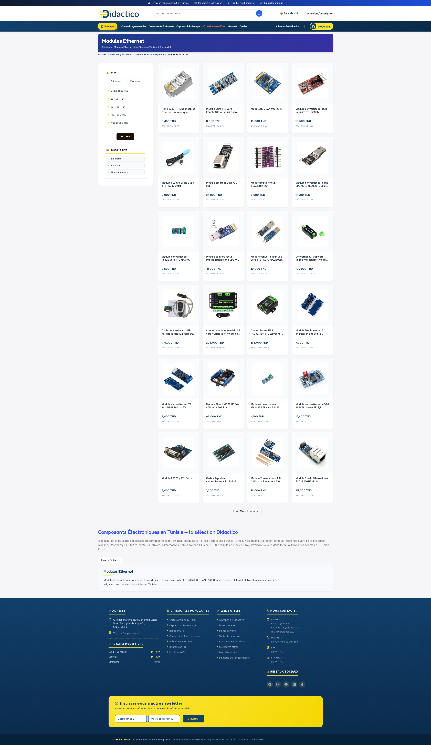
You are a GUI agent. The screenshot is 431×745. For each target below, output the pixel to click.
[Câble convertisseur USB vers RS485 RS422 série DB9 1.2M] (179, 305)
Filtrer (125, 136)
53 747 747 (277, 651)
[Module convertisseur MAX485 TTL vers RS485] (268, 379)
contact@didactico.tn (283, 623)
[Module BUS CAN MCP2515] (268, 83)
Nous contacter (227, 625)
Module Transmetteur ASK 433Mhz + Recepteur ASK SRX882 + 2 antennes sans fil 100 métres (268, 480)
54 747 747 (277, 661)
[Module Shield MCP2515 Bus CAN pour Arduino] (223, 379)
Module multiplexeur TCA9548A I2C (263, 184)
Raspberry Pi (176, 630)
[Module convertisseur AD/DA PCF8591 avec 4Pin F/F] (313, 379)
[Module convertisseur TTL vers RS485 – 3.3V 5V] (179, 379)
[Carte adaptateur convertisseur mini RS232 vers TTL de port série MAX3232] (223, 453)
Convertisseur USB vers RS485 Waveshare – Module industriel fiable (312, 258)
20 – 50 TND (117, 98)
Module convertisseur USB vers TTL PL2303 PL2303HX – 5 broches (267, 258)
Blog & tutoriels (228, 652)
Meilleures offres (228, 646)
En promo (116, 158)
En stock (116, 165)
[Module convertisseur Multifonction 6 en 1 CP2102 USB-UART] (223, 231)
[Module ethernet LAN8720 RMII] (223, 157)
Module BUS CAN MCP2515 (266, 109)
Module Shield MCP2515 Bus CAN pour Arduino (222, 406)
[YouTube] (286, 684)
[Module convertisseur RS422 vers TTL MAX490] (179, 231)
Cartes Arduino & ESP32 (182, 619)
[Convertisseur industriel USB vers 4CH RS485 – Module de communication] (223, 305)
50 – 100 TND (118, 106)
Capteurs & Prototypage (182, 625)
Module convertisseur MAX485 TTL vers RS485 (265, 406)
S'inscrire (193, 718)
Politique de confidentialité (234, 657)
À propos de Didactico (231, 619)
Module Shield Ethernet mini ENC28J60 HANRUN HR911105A (312, 480)
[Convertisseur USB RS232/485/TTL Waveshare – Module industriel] (268, 305)
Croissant (115, 81)
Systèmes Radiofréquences (150, 54)
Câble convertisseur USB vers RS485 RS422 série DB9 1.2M (178, 332)
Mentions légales (206, 739)
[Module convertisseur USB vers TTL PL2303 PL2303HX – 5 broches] (268, 231)
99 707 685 (292, 641)
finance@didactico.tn (283, 631)
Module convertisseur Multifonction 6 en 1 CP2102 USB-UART (222, 258)
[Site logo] (119, 13)
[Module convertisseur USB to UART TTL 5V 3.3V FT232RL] (313, 83)
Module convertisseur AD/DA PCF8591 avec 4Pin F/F (312, 406)
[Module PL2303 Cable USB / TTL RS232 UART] (179, 157)
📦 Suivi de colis (290, 13)
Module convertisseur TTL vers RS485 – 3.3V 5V (177, 406)
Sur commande (119, 172)
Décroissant (134, 81)
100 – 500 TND (118, 114)
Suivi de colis (256, 739)
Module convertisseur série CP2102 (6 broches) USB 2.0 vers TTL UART (312, 184)
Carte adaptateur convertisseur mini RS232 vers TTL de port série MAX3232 (221, 480)
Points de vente (228, 630)
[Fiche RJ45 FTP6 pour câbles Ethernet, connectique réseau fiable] (179, 83)
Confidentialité (180, 739)
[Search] (259, 13)
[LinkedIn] (294, 684)
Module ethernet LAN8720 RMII (221, 184)
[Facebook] (270, 684)
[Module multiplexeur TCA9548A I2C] (268, 157)
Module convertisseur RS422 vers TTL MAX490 (176, 258)
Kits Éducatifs (177, 652)
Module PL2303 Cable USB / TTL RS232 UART (178, 184)
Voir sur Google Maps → (127, 633)
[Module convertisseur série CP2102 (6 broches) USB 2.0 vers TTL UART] (313, 157)
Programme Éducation (232, 641)
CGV (192, 739)
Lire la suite (108, 560)
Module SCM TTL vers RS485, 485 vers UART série (222, 111)
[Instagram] (278, 684)
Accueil (102, 54)
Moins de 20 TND (120, 90)
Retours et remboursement (232, 739)
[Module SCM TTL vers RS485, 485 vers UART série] (223, 83)
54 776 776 (277, 641)
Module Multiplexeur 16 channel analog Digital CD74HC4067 (309, 332)
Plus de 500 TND (119, 122)
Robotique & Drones (180, 641)
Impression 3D (177, 646)
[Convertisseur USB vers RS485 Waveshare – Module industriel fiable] (313, 231)
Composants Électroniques (184, 636)
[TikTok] (302, 684)
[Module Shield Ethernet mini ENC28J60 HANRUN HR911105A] (313, 453)
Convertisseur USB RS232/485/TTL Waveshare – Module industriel (268, 332)
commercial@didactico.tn (285, 627)
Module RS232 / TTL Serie (177, 478)
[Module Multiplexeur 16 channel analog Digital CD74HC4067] (313, 305)
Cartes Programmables (120, 54)
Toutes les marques (230, 636)
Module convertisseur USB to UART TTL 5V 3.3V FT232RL (311, 111)
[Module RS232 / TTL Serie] (179, 453)
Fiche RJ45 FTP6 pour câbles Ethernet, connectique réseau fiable (178, 111)
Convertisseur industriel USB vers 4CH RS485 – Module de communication (223, 332)
